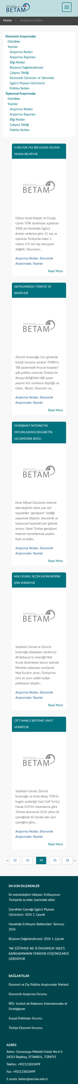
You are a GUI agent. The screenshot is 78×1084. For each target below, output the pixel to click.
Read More (55, 271)
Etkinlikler (14, 41)
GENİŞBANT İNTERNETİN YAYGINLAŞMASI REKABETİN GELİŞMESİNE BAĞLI (33, 432)
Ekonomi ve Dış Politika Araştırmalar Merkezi (38, 984)
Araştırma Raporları (23, 57)
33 (27, 860)
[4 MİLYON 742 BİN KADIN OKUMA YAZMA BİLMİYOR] (39, 187)
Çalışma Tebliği (19, 73)
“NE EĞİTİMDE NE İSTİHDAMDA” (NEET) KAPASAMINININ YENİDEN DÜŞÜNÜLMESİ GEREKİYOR (39, 954)
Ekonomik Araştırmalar (20, 36)
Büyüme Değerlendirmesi (26, 67)
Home (7, 20)
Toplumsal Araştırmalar (20, 93)
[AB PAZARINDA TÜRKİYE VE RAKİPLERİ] (39, 326)
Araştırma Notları (21, 52)
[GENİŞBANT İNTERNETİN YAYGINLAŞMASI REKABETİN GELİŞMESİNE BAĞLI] (39, 472)
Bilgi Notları (17, 62)
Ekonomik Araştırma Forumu (28, 994)
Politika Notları (19, 88)
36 (67, 860)
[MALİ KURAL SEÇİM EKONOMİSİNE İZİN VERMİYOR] (39, 616)
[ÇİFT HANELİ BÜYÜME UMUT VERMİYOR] (39, 760)
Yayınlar (13, 47)
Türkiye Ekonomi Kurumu (25, 1028)
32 (15, 860)
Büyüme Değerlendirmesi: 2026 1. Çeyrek (36, 939)
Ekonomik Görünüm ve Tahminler (32, 78)
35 (55, 860)
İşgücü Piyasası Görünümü (27, 83)
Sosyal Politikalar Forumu (25, 1018)
